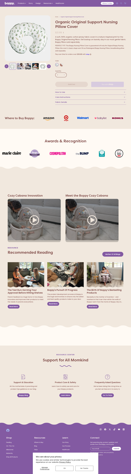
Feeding (9, 442)
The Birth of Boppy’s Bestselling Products (104, 291)
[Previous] (6, 66)
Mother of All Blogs (112, 254)
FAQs (36, 450)
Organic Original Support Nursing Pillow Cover (72, 17)
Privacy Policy (65, 462)
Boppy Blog (23, 395)
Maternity (9, 453)
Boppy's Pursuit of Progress (62, 290)
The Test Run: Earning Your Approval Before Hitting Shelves (25, 291)
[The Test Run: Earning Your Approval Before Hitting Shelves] (26, 275)
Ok (64, 468)
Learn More (65, 395)
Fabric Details (61, 102)
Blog (35, 446)
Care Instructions (62, 97)
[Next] (49, 66)
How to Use (60, 92)
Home (56, 17)
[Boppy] (7, 430)
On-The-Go (10, 446)
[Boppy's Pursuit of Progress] (65, 275)
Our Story (65, 442)
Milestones (9, 450)
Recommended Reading (30, 252)
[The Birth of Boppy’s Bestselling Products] (105, 275)
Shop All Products (12, 457)
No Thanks (84, 468)
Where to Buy (107, 3)
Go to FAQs (107, 395)
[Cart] (125, 3)
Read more (13, 306)
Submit (116, 449)
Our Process (66, 446)
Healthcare (66, 450)
